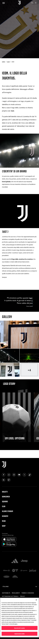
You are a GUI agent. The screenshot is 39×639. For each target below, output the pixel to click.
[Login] (36, 3)
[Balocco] (6, 577)
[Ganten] (15, 577)
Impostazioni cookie (19, 633)
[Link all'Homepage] (19, 3)
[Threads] (14, 474)
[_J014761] (9, 370)
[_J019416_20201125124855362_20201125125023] (9, 356)
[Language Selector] (36, 587)
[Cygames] (24, 570)
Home (3, 62)
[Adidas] (14, 561)
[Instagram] (8, 474)
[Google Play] (9, 544)
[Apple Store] (9, 539)
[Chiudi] (36, 600)
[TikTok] (29, 474)
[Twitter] (24, 474)
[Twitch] (8, 479)
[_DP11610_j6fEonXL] (29, 356)
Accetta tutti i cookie (19, 628)
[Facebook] (3, 474)
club (8, 62)
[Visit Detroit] (32, 570)
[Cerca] (32, 3)
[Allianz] (6, 570)
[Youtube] (19, 474)
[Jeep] (24, 561)
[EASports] (15, 571)
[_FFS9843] (19, 335)
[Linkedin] (3, 479)
